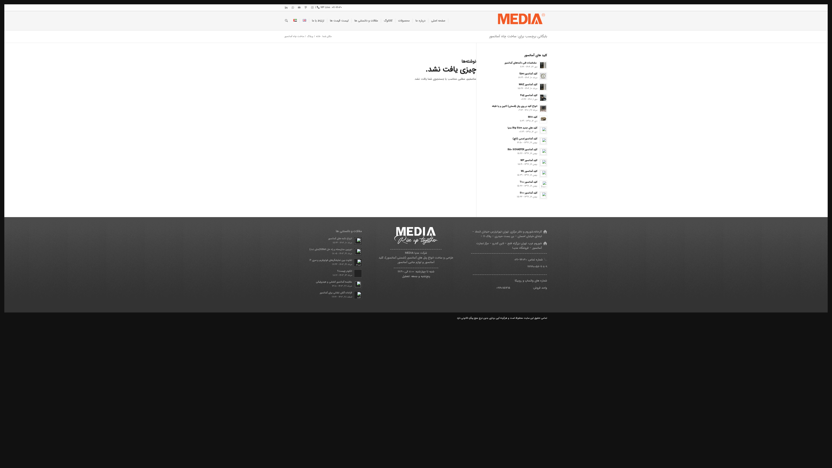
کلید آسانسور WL (529, 171)
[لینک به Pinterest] (305, 7)
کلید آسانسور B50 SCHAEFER (522, 149)
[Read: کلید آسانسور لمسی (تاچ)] (543, 141)
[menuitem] (438, 20)
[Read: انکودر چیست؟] (358, 273)
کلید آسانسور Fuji (528, 95)
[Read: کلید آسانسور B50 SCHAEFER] (543, 152)
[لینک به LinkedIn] (286, 7)
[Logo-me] (520, 20)
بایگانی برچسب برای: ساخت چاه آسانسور (518, 36)
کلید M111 (532, 117)
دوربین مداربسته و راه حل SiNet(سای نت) (330, 249)
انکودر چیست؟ (344, 271)
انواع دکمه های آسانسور (340, 238)
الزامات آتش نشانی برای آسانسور (336, 293)
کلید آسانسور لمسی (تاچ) (525, 139)
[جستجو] (286, 20)
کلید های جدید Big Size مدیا (522, 128)
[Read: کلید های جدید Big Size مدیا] (543, 130)
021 (516, 259)
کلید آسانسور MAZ (528, 84)
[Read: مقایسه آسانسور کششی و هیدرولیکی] (358, 284)
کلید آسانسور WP (528, 160)
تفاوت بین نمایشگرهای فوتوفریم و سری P (331, 260)
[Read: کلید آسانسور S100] (543, 195)
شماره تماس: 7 (531, 259)
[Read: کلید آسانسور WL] (543, 173)
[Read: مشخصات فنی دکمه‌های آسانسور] (543, 65)
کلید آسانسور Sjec (528, 74)
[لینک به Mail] (299, 7)
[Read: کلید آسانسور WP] (543, 163)
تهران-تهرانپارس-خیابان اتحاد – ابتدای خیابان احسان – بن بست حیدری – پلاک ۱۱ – (507, 234)
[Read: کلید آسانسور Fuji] (543, 98)
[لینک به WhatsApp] (292, 7)
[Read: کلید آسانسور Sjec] (543, 76)
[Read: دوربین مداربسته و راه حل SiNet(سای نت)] (358, 252)
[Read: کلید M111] (543, 119)
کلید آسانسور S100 (528, 193)
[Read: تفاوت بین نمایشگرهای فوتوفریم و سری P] (358, 262)
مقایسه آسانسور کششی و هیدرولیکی (334, 282)
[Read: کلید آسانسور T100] (543, 184)
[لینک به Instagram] (312, 7)
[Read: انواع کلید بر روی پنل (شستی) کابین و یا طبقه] (543, 108)
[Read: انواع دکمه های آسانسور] (358, 241)
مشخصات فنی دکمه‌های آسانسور (521, 63)
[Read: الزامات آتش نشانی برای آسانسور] (358, 295)
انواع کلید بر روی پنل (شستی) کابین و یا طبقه (514, 106)
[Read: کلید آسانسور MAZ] (543, 87)
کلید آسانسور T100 (528, 182)
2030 (524, 259)
